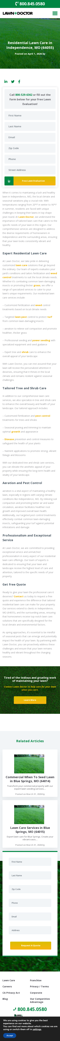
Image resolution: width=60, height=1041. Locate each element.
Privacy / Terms (39, 986)
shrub (25, 352)
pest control (42, 415)
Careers (7, 986)
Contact (19, 596)
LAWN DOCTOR (17, 14)
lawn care (21, 265)
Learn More (30, 700)
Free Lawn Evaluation (33, 180)
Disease (9, 439)
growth (15, 431)
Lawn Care (8, 980)
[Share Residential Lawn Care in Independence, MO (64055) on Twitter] (12, 81)
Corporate (36, 992)
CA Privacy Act (11, 992)
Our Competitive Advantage (40, 999)
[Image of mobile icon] (55, 14)
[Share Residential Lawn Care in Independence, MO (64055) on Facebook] (19, 81)
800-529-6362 (23, 95)
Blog (5, 998)
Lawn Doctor (26, 216)
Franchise (36, 980)
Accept (9, 1035)
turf (49, 316)
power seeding (41, 340)
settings (37, 1029)
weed (38, 305)
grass (37, 285)
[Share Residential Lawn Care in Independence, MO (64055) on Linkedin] (5, 81)
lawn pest (21, 316)
